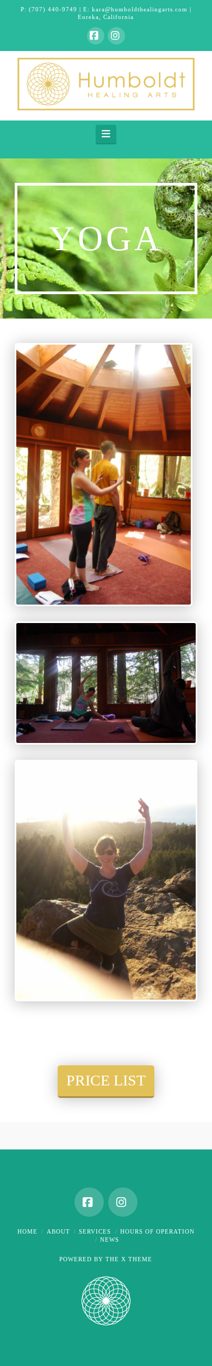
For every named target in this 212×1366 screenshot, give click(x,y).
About (58, 1231)
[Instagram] (116, 36)
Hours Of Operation (157, 1231)
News (109, 1239)
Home (27, 1231)
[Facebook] (95, 36)
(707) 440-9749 (53, 9)
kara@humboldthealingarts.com (140, 9)
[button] (106, 134)
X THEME (136, 1259)
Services (95, 1231)
